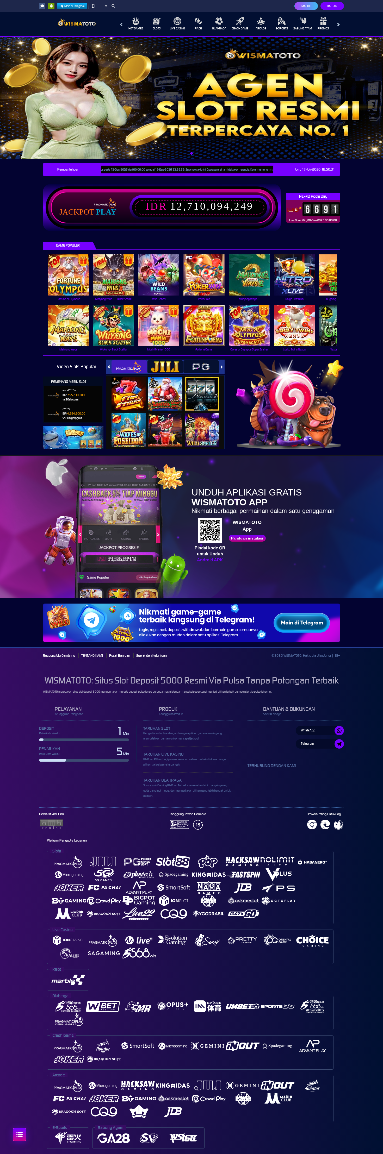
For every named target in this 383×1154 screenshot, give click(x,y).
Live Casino (177, 28)
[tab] (129, 366)
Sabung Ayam (302, 28)
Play (106, 212)
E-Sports (282, 28)
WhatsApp (308, 730)
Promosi (323, 28)
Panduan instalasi (247, 538)
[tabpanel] (191, 98)
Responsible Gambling (59, 655)
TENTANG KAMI (92, 655)
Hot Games (135, 28)
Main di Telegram (74, 6)
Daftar (332, 6)
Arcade (261, 28)
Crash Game (240, 28)
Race (198, 28)
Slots (156, 28)
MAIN (72, 275)
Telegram (307, 743)
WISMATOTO (50, 691)
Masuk (306, 6)
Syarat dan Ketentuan (151, 655)
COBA (132, 388)
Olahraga (219, 28)
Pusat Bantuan (119, 655)
